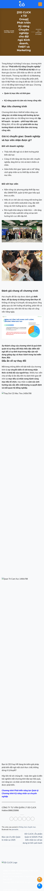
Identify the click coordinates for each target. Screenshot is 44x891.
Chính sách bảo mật (10, 890)
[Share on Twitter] (20, 819)
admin (39, 34)
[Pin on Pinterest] (28, 819)
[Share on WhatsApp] (11, 819)
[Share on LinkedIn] (32, 819)
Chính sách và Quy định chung (30, 890)
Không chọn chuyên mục (9, 31)
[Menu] (40, 4)
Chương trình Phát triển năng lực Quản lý (20, 790)
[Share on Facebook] (16, 819)
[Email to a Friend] (24, 819)
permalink (15, 829)
